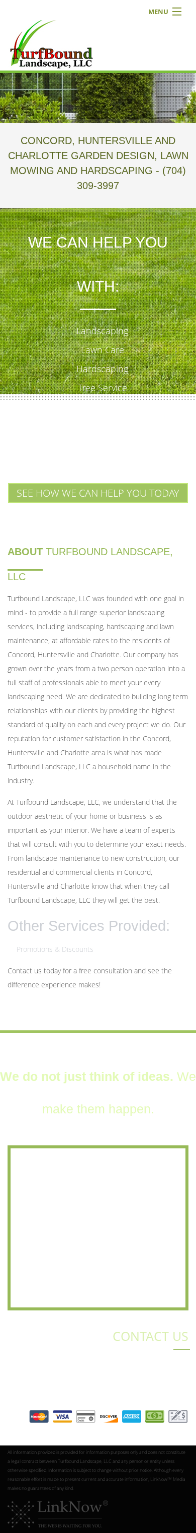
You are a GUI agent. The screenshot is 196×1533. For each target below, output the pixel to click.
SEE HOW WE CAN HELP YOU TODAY (98, 493)
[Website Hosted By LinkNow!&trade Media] (58, 1513)
